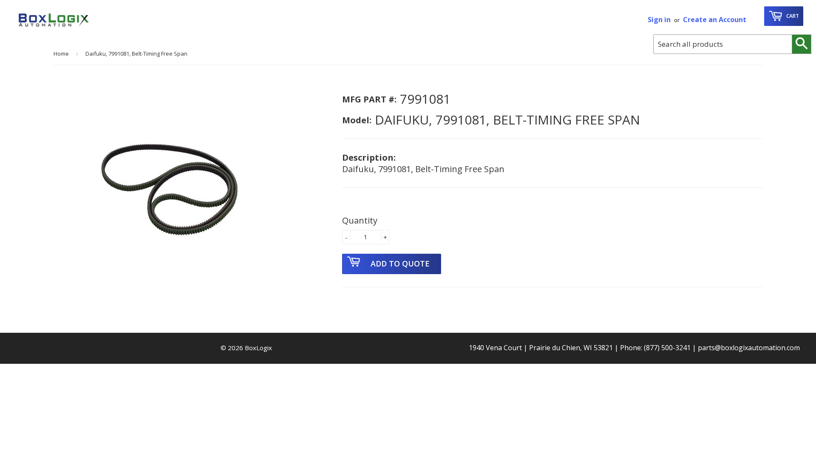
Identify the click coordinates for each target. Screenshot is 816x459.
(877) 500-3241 (667, 347)
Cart (792, 16)
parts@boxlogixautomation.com (749, 347)
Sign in (659, 19)
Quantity (359, 220)
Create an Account (714, 19)
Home (61, 53)
